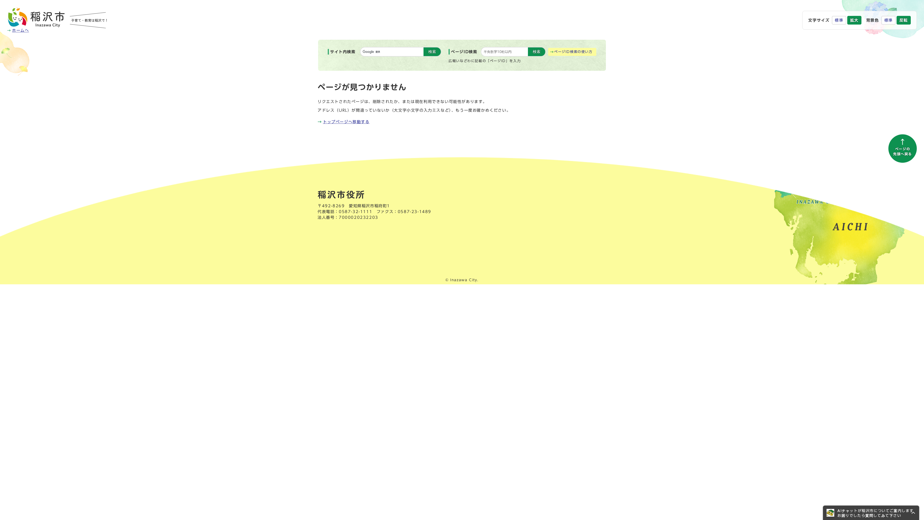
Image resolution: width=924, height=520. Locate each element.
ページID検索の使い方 (573, 51)
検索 (432, 52)
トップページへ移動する (346, 122)
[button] (871, 513)
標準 (839, 20)
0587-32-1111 (355, 212)
